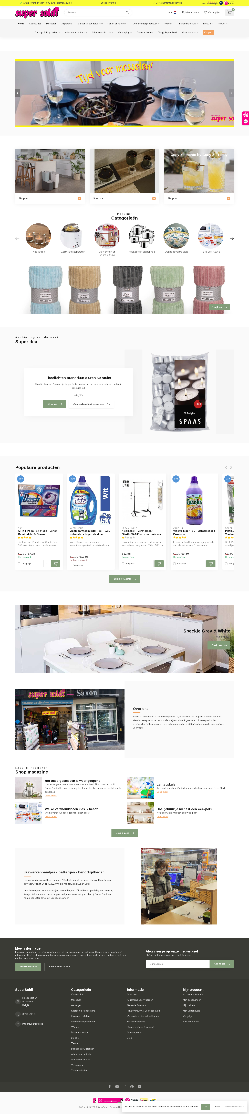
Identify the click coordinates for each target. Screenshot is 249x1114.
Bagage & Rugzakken (46, 32)
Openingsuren (134, 1032)
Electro (207, 23)
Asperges (66, 23)
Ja (205, 1106)
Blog (129, 1038)
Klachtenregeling (136, 1021)
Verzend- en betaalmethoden (143, 1016)
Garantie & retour (136, 1005)
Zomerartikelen (145, 32)
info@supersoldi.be (32, 1023)
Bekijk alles (122, 833)
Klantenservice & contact (140, 1027)
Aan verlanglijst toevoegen (89, 404)
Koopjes (208, 32)
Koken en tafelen (117, 23)
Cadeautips (35, 23)
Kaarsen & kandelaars (89, 23)
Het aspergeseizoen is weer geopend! (73, 780)
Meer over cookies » (234, 1106)
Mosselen (51, 23)
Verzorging (124, 32)
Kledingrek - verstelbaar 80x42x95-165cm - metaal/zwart (142, 532)
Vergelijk (26, 563)
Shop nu (52, 404)
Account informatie (193, 994)
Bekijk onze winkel (60, 966)
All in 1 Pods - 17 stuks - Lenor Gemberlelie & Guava (37, 532)
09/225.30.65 (29, 1014)
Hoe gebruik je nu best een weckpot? (184, 809)
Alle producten (191, 1021)
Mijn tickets (189, 1005)
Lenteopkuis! (166, 784)
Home (20, 23)
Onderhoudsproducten (145, 23)
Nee (217, 1106)
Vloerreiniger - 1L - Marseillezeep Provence (194, 532)
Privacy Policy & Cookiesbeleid (143, 1010)
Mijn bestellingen (192, 1000)
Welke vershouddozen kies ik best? (71, 809)
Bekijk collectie (122, 578)
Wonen (168, 23)
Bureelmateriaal (187, 23)
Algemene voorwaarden (140, 1000)
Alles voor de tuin (101, 32)
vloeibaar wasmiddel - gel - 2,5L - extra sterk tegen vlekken (91, 532)
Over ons (132, 994)
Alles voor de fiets (75, 32)
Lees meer (51, 795)
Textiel (221, 23)
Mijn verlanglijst (191, 1010)
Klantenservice (190, 32)
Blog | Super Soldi (167, 32)
